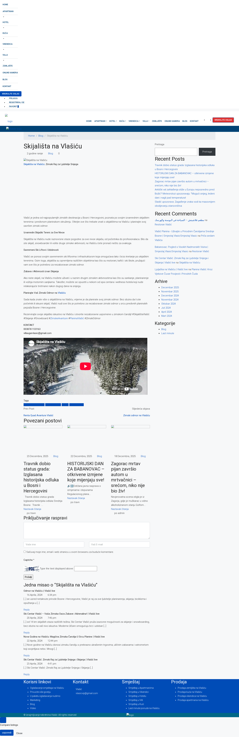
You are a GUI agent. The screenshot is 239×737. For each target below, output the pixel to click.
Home (5, 4)
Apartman (8, 11)
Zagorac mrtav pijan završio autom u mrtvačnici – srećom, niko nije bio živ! (128, 477)
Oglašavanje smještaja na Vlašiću (47, 688)
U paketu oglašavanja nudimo (45, 696)
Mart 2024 (166, 315)
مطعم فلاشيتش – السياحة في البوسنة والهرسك (179, 220)
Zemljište (8, 66)
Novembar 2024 (170, 299)
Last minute (167, 333)
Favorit (14, 106)
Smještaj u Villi (135, 700)
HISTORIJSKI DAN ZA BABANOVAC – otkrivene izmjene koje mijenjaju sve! (85, 472)
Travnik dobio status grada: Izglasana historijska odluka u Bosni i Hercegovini (41, 477)
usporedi (6, 732)
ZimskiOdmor (76, 404)
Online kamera (10, 73)
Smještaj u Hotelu (137, 696)
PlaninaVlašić (77, 318)
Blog (5, 79)
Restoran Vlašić (163, 224)
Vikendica (8, 44)
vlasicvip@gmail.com (87, 693)
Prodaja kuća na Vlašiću (190, 692)
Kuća (5, 33)
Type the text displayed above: (56, 568)
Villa (5, 55)
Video (33, 708)
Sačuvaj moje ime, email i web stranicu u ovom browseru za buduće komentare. (70, 552)
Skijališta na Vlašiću (34, 164)
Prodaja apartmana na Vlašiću (193, 700)
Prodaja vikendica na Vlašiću (192, 696)
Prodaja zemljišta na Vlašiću (192, 688)
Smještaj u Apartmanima (141, 688)
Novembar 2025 (170, 291)
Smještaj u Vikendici (138, 692)
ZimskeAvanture (59, 318)
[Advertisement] (87, 191)
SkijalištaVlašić (53, 404)
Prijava (13, 98)
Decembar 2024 (170, 295)
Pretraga (159, 144)
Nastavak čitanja (32, 509)
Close (19, 733)
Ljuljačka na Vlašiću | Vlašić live (171, 269)
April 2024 (166, 311)
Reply (27, 609)
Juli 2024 (166, 307)
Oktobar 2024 (168, 303)
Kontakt (7, 86)
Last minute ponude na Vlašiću (143, 708)
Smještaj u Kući (136, 704)
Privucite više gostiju (40, 692)
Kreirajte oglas (10, 94)
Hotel (6, 22)
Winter (65, 404)
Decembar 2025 (170, 287)
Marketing (35, 700)
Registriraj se (16, 102)
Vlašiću (62, 292)
